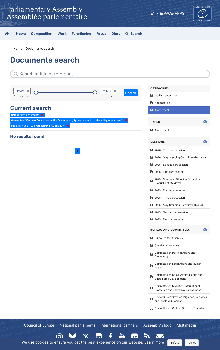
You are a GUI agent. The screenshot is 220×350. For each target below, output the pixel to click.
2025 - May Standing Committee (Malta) (179, 205)
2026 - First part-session (169, 171)
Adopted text (162, 102)
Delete (41, 115)
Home (17, 48)
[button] (205, 122)
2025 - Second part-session (171, 212)
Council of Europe (39, 325)
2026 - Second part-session (171, 164)
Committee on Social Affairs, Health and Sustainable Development (178, 276)
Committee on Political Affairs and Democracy (175, 254)
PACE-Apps (174, 13)
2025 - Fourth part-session (170, 190)
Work (62, 33)
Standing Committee (167, 245)
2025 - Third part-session (170, 197)
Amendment (162, 110)
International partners (119, 325)
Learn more (154, 342)
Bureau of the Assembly (169, 238)
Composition (41, 33)
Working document (166, 95)
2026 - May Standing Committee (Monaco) (180, 157)
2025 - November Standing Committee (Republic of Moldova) (178, 181)
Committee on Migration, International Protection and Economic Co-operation (178, 287)
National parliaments (77, 325)
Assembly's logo (157, 325)
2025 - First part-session (169, 219)
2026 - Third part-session (170, 150)
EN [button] (153, 13)
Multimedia (186, 325)
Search (136, 33)
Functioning (81, 33)
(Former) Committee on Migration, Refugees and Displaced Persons (181, 298)
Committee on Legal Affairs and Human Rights (178, 265)
